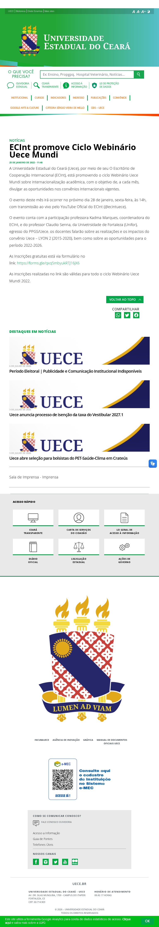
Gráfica (88, 739)
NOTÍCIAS (17, 140)
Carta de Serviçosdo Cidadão (79, 531)
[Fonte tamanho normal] (133, 11)
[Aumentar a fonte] (143, 11)
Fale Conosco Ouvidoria (56, 821)
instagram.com (46, 862)
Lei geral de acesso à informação (124, 531)
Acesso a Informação (46, 833)
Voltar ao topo (122, 299)
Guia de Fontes (43, 839)
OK (147, 921)
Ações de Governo (124, 560)
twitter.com (55, 862)
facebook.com (36, 862)
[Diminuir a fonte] (138, 11)
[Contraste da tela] (148, 11)
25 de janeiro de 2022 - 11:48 (25, 162)
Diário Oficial (33, 560)
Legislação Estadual (78, 560)
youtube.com (65, 862)
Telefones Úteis (43, 845)
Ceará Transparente (33, 531)
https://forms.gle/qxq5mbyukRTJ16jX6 (48, 262)
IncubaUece (42, 739)
